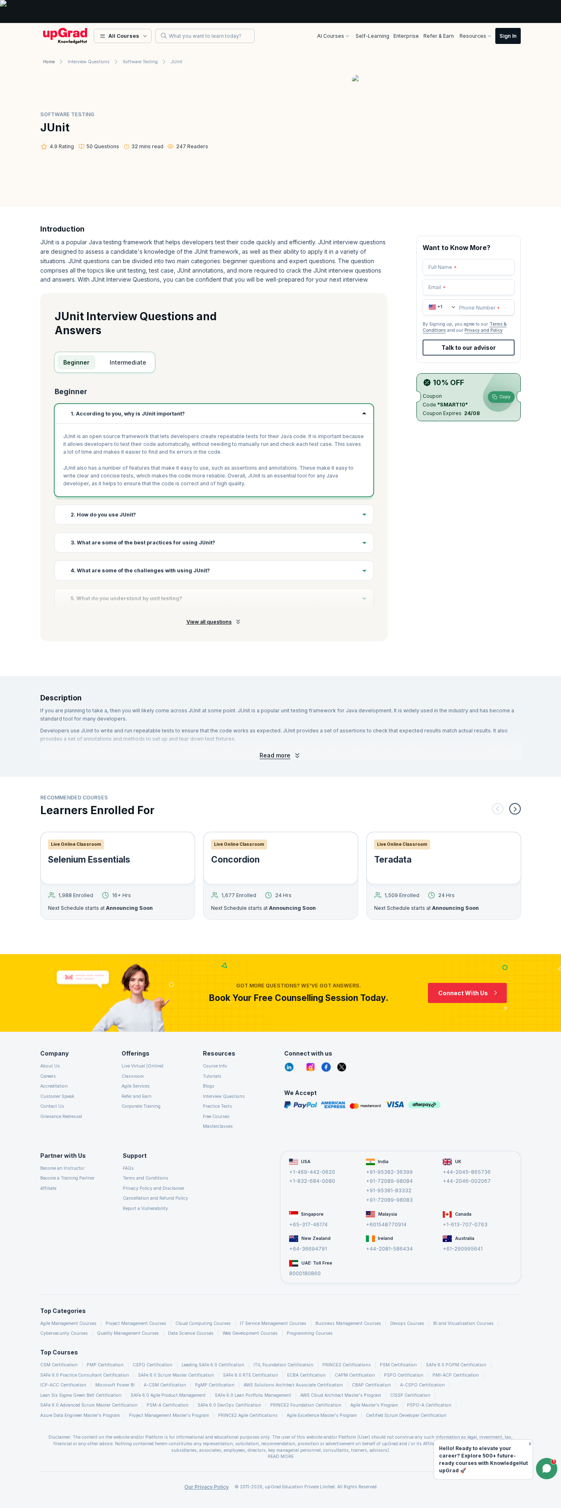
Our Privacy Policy (206, 1487)
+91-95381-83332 (389, 1190)
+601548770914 (386, 1224)
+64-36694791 (308, 1249)
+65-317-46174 (308, 1224)
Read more (275, 755)
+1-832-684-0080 (312, 1181)
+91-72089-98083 (389, 1199)
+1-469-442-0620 (312, 1171)
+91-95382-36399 (389, 1171)
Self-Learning (372, 36)
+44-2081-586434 (389, 1249)
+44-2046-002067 (467, 1181)
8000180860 (305, 1273)
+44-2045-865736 (467, 1171)
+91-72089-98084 (389, 1181)
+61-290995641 (463, 1249)
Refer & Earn (438, 36)
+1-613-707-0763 (465, 1224)
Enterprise (406, 36)
